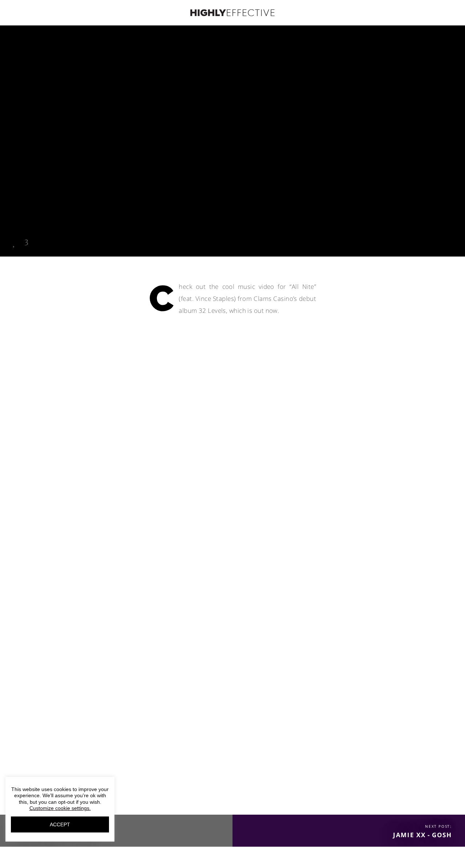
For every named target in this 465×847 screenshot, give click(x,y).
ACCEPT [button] (60, 824)
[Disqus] (232, 493)
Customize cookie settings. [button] (60, 808)
